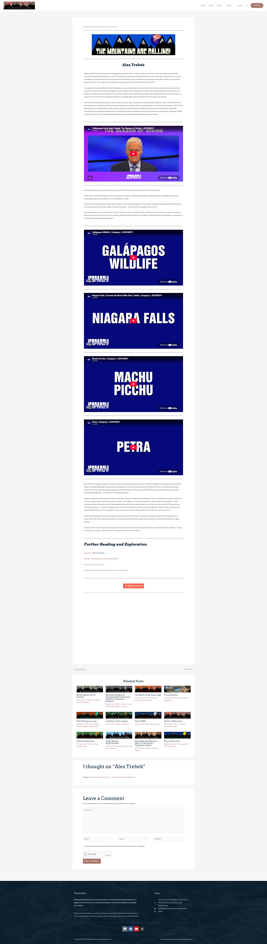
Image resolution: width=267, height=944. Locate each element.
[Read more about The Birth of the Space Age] (148, 689)
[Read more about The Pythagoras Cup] (89, 715)
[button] (248, 5)
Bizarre (173, 746)
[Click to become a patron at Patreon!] (133, 605)
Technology (153, 698)
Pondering (167, 700)
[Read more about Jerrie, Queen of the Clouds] (89, 689)
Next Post (189, 669)
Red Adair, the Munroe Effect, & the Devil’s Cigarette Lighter (146, 743)
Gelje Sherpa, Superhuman (112, 742)
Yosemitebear (171, 695)
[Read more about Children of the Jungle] (119, 715)
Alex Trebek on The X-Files (94, 565)
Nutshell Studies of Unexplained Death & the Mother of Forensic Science (118, 698)
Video (91, 724)
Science (117, 706)
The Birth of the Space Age (148, 695)
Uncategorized (183, 744)
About (211, 5)
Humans (91, 27)
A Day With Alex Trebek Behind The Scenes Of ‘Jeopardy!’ (106, 570)
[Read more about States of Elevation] (177, 715)
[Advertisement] (133, 610)
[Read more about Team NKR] (148, 715)
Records (167, 726)
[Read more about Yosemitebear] (177, 689)
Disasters (126, 724)
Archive (220, 5)
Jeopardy (87, 553)
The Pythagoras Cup (86, 721)
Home (203, 5)
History (142, 700)
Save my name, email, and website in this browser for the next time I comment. (115, 846)
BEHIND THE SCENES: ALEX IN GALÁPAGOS (101, 559)
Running (174, 726)
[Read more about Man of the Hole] (177, 735)
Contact (240, 5)
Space (137, 700)
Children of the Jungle (117, 721)
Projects (229, 5)
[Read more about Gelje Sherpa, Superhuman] (119, 735)
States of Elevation (173, 721)
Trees (96, 744)
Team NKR (140, 721)
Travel (85, 27)
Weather (178, 698)
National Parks (81, 746)
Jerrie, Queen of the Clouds (86, 696)
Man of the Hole (172, 741)
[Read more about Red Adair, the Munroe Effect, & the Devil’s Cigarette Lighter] (148, 735)
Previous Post (79, 669)
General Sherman (85, 741)
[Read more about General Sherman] (89, 735)
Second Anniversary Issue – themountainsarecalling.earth (113, 777)
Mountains (149, 724)
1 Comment (113, 27)
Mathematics (93, 726)
